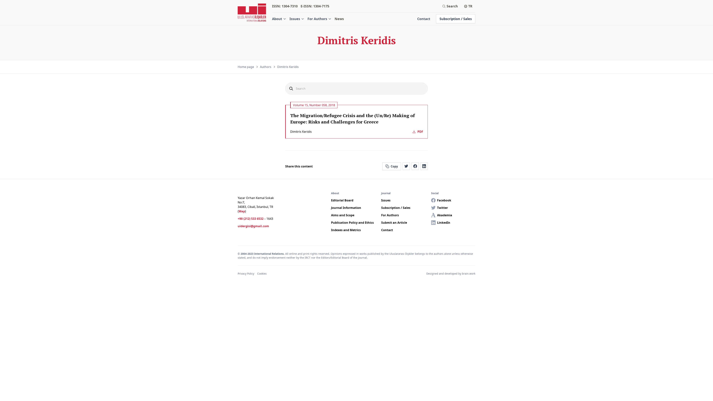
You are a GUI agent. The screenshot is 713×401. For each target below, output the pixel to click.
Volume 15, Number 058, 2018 (314, 105)
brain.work (468, 273)
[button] (279, 19)
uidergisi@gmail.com (253, 226)
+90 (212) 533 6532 (250, 219)
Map (242, 211)
